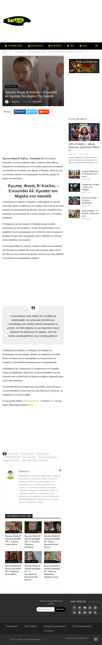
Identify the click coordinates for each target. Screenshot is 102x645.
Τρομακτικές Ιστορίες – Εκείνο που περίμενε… (90, 187)
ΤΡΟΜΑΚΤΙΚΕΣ (15, 46)
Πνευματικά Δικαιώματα (55, 626)
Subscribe (60, 609)
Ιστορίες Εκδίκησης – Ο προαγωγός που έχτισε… (90, 173)
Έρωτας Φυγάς (13, 453)
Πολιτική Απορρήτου (82, 626)
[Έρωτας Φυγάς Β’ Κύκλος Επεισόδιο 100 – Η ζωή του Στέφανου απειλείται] (33, 527)
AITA (84, 46)
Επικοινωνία (12, 626)
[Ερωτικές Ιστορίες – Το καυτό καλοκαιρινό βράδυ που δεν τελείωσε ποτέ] (74, 201)
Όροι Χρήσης (30, 626)
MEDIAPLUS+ (83, 638)
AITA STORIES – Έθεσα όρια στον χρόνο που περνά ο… (84, 147)
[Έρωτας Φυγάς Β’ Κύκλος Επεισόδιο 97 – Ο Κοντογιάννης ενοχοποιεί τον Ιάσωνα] (33, 557)
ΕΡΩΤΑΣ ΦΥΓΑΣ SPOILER (12, 457)
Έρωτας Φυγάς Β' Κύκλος (11, 460)
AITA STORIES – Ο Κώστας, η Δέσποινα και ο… (90, 213)
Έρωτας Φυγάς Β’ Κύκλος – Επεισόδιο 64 (35, 460)
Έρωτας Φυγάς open (27, 453)
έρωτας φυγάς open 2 (43, 453)
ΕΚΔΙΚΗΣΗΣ (37, 46)
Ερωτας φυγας (11, 86)
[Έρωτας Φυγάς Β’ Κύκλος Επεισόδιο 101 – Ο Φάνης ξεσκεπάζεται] (13, 527)
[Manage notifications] (96, 639)
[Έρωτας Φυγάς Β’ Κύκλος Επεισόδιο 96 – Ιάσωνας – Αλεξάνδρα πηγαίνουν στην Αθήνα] (52, 557)
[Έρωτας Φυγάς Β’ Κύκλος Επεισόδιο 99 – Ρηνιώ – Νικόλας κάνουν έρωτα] (52, 527)
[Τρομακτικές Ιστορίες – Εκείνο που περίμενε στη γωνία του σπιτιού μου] (74, 187)
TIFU (72, 46)
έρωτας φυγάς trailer (29, 457)
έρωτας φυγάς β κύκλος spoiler (47, 457)
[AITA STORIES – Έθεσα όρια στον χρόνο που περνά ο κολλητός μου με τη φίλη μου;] (84, 132)
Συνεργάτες (48, 631)
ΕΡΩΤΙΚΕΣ (56, 46)
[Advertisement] (68, 21)
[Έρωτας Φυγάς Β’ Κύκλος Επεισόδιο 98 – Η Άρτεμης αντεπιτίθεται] (13, 557)
